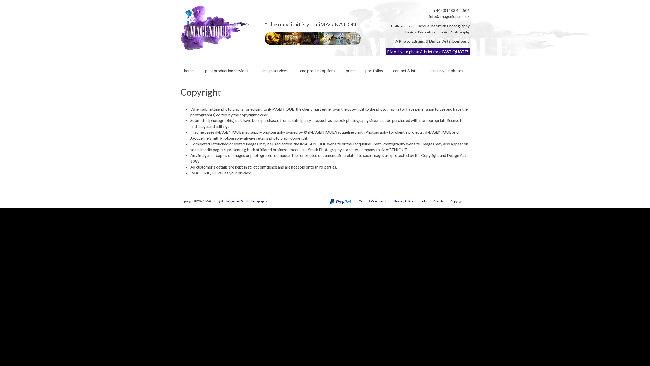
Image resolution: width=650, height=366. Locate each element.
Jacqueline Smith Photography (443, 25)
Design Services (274, 70)
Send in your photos (446, 70)
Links (423, 201)
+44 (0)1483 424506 (451, 10)
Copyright (457, 201)
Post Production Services (226, 70)
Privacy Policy (403, 201)
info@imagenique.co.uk (449, 16)
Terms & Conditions (372, 201)
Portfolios (374, 70)
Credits (438, 201)
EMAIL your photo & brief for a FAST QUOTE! (427, 51)
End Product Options (317, 70)
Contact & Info (405, 70)
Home (189, 70)
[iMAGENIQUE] (215, 27)
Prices (351, 70)
